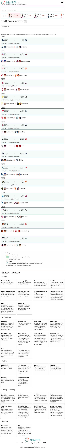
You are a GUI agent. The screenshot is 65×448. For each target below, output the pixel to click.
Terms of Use (20, 443)
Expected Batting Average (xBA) (40, 292)
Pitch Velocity (4, 365)
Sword (10, 261)
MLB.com (45, 443)
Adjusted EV (21, 303)
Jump (51, 394)
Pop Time (3, 394)
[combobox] (32, 10)
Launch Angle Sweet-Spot (8, 291)
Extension (4, 377)
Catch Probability (38, 406)
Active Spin (37, 365)
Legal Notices (38, 443)
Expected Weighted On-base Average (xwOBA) (57, 292)
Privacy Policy (29, 443)
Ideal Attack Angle (6, 333)
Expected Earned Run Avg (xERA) (23, 378)
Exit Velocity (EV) (5, 281)
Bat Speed (4, 321)
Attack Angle (53, 321)
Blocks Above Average (56, 406)
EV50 (2, 303)
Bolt (19, 425)
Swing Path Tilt (38, 333)
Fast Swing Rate (22, 321)
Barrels (36, 281)
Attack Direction (22, 333)
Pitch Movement (22, 365)
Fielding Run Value (23, 406)
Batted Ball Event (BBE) (24, 291)
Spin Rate (52, 365)
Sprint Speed (4, 425)
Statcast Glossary (11, 272)
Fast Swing (11, 259)
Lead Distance (38, 394)
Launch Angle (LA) (22, 281)
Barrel (11, 257)
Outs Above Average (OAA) (6, 406)
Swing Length (37, 321)
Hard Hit (11, 255)
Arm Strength (21, 394)
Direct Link (4, 43)
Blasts (3, 349)
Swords (19, 349)
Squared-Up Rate (54, 333)
